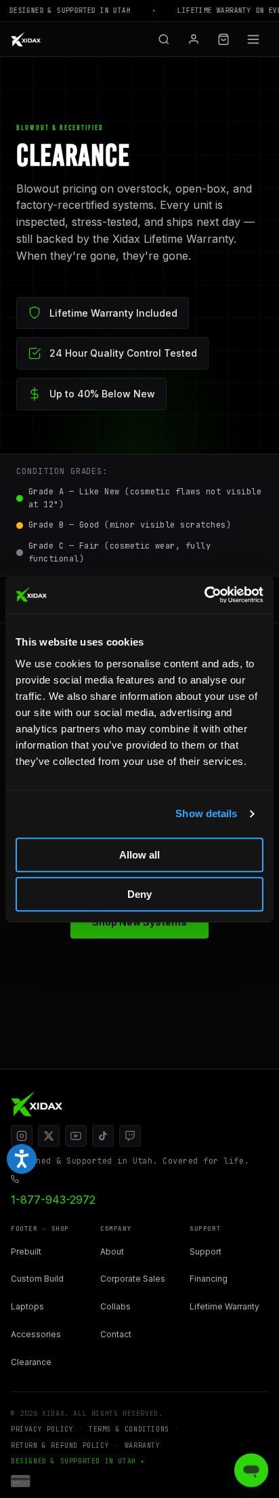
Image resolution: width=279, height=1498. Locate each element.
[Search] (164, 39)
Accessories (36, 1334)
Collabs (115, 1306)
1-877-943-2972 (53, 1199)
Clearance (31, 1362)
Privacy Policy (42, 1429)
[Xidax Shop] (26, 39)
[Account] (194, 39)
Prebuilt (26, 1251)
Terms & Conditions (129, 1429)
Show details (206, 813)
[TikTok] (103, 1136)
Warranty (142, 1445)
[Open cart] (223, 39)
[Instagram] (22, 1136)
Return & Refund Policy (60, 1445)
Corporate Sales (132, 1279)
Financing (209, 1279)
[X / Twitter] (49, 1136)
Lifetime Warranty (224, 1306)
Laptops (27, 1306)
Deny (139, 894)
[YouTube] (76, 1136)
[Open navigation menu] (253, 39)
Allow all (139, 855)
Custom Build (37, 1279)
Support (205, 1251)
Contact (115, 1334)
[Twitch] (130, 1136)
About (112, 1251)
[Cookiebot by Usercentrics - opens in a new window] (204, 595)
